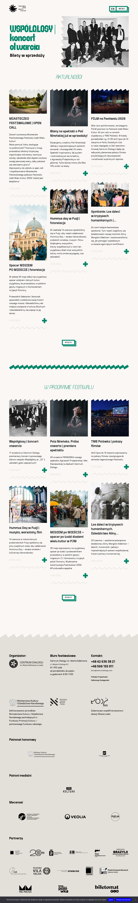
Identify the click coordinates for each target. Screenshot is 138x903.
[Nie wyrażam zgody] (135, 900)
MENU (122, 9)
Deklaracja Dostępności (100, 680)
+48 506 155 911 (102, 666)
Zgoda (111, 900)
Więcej (68, 342)
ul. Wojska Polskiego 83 (59, 664)
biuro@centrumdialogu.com (101, 670)
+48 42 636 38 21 (103, 661)
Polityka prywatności (123, 900)
